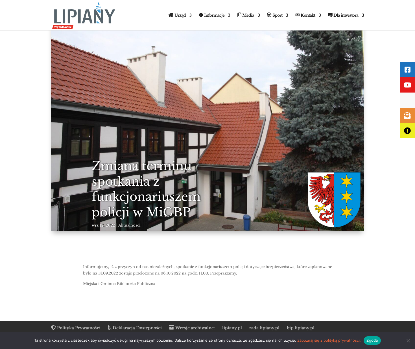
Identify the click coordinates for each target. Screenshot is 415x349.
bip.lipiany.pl (300, 327)
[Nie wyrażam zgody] (408, 340)
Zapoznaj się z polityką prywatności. (329, 340)
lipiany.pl (232, 327)
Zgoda (372, 340)
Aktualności (129, 225)
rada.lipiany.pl (264, 327)
